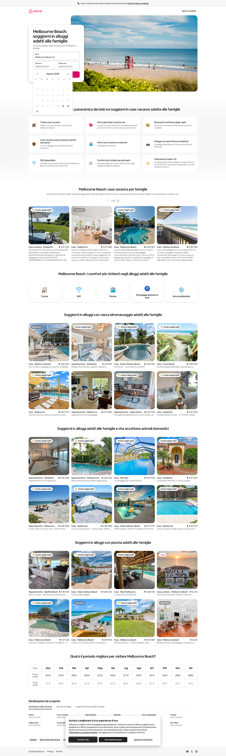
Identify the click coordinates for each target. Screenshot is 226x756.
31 (37, 111)
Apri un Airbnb (189, 11)
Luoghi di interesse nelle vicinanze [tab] (89, 706)
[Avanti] (118, 201)
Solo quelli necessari (113, 739)
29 (63, 106)
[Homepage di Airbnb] (35, 11)
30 (68, 106)
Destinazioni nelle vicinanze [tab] (40, 706)
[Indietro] (108, 201)
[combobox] (56, 57)
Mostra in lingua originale (138, 3)
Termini (59, 751)
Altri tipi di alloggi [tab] (63, 706)
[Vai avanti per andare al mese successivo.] (68, 74)
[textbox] (44, 66)
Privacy (50, 751)
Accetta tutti (83, 739)
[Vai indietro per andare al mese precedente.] (37, 74)
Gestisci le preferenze (143, 739)
